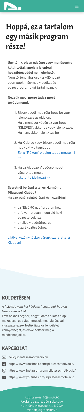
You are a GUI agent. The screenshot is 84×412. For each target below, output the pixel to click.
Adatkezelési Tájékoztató (42, 397)
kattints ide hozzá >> (35, 177)
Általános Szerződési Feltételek (42, 402)
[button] (76, 6)
